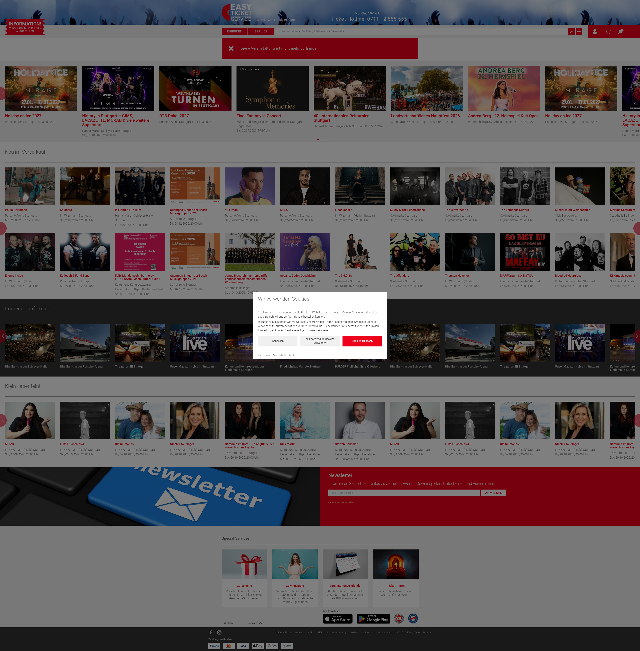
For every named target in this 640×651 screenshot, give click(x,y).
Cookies (293, 355)
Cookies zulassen (362, 341)
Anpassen (278, 341)
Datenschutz (279, 355)
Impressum (264, 355)
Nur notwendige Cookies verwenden (320, 341)
